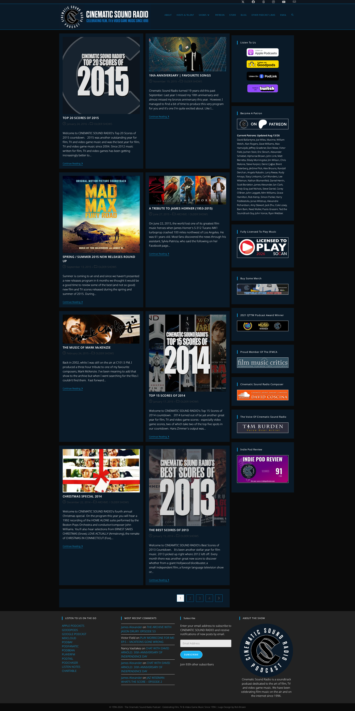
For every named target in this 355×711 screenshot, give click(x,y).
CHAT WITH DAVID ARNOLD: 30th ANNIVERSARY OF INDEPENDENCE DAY (145, 652)
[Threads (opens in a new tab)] (263, 2)
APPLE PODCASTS (73, 626)
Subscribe (191, 654)
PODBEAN (68, 650)
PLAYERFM (68, 654)
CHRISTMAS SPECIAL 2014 (82, 496)
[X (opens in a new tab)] (243, 2)
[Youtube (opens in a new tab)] (283, 2)
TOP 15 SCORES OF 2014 (167, 395)
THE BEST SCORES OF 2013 (169, 530)
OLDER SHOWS (103, 124)
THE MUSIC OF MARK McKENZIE (87, 347)
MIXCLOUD (69, 638)
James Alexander (131, 627)
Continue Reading (73, 163)
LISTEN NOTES (71, 667)
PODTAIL (67, 658)
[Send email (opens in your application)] (292, 2)
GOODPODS (70, 630)
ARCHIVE (182, 214)
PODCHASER (70, 662)
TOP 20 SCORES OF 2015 (81, 118)
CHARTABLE (69, 671)
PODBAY (67, 642)
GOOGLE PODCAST (74, 634)
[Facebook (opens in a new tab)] (253, 2)
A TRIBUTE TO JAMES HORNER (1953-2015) (181, 208)
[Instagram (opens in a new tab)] (273, 2)
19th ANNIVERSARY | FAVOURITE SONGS (180, 75)
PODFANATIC (70, 646)
